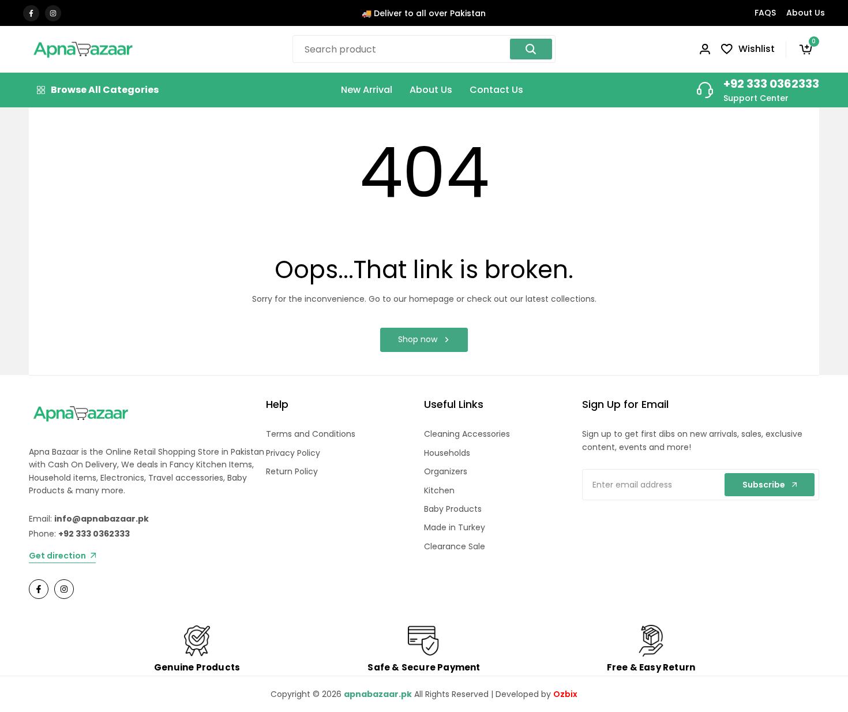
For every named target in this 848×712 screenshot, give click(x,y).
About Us (805, 12)
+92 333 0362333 (771, 84)
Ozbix (565, 694)
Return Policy (292, 471)
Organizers (445, 471)
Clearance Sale (454, 546)
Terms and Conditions (310, 434)
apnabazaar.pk (378, 694)
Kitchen (439, 490)
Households (447, 453)
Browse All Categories (105, 89)
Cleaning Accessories (467, 434)
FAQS (765, 12)
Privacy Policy (293, 453)
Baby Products (453, 509)
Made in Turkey (454, 527)
